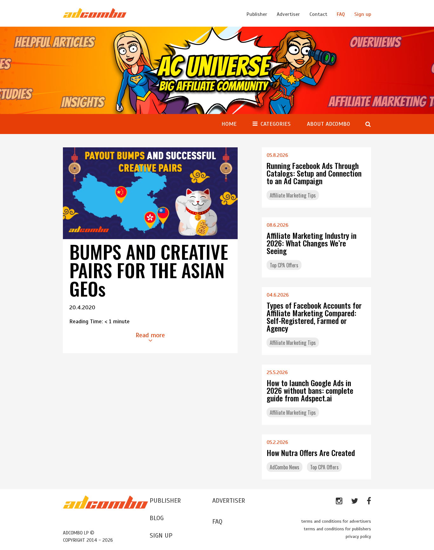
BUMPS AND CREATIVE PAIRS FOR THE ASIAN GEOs (148, 270)
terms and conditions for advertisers (336, 521)
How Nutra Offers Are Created (311, 452)
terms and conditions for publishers (337, 529)
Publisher (257, 14)
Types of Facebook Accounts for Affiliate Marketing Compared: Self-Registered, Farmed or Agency (314, 316)
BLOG (157, 518)
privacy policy (358, 536)
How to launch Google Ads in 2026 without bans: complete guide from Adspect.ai (310, 390)
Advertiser (288, 14)
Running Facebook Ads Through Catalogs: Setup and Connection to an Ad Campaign (314, 173)
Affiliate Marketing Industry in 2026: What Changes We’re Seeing (311, 243)
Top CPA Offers (284, 265)
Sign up (362, 14)
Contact (318, 14)
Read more (150, 335)
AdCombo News (284, 467)
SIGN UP (161, 536)
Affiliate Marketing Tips (293, 195)
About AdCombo (328, 123)
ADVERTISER (228, 501)
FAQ (341, 14)
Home (229, 123)
